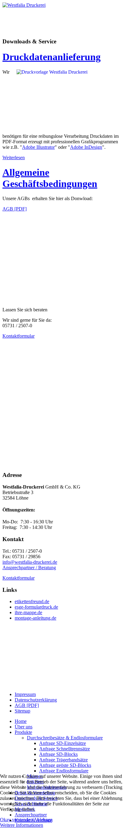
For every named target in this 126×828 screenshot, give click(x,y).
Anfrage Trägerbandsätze (63, 759)
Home (21, 721)
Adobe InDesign (86, 147)
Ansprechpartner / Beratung (29, 567)
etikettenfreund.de (32, 601)
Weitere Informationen (21, 825)
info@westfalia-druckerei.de (29, 562)
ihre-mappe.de (28, 612)
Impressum (25, 694)
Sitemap (22, 710)
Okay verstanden (16, 819)
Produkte (23, 732)
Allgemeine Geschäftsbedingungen (49, 178)
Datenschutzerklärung (36, 699)
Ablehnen (43, 819)
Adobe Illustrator (38, 147)
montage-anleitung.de (35, 618)
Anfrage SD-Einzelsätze (62, 743)
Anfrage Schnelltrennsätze (64, 748)
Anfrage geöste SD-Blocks (65, 765)
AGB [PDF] (14, 208)
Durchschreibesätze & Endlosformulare (65, 737)
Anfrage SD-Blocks (58, 754)
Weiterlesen (13, 157)
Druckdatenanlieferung (51, 56)
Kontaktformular (18, 336)
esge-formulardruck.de (36, 607)
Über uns (23, 726)
